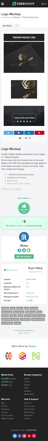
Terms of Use (29, 406)
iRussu (7, 17)
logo (26, 308)
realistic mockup (38, 319)
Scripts (26, 378)
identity (19, 308)
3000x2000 (30, 293)
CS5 (27, 286)
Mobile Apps (29, 394)
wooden (17, 323)
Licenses (4, 412)
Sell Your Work (7, 415)
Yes (27, 283)
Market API (28, 415)
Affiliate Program (7, 418)
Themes (27, 381)
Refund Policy (29, 412)
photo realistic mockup (10, 319)
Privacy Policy (29, 409)
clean (13, 308)
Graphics (17, 17)
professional (25, 319)
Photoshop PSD (32, 296)
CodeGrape (31, 430)
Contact (27, 418)
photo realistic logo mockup (34, 316)
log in (16, 225)
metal (39, 312)
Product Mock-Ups (30, 17)
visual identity (7, 323)
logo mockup (6, 312)
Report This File (24, 333)
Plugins (27, 384)
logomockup (30, 312)
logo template (19, 312)
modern (13, 316)
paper (20, 316)
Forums (4, 406)
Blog (3, 403)
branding (5, 308)
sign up (23, 225)
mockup (5, 316)
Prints (26, 388)
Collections (5, 409)
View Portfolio (25, 256)
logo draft (34, 308)
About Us (27, 403)
